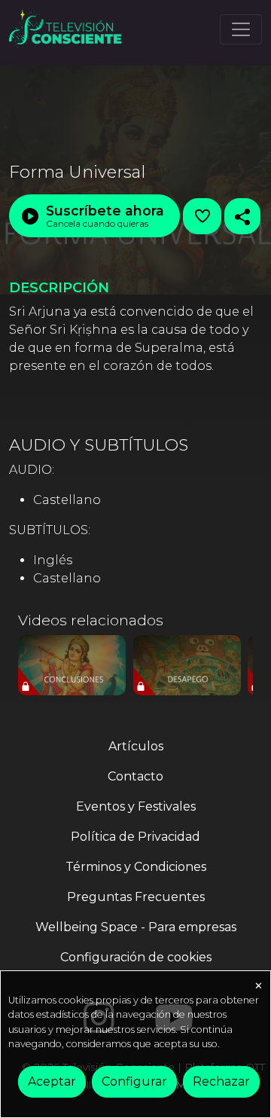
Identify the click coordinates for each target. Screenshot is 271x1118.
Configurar (134, 1081)
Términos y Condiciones (135, 867)
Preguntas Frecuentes (136, 897)
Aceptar (52, 1081)
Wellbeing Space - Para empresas (135, 927)
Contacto (135, 776)
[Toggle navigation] (241, 29)
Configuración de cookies (136, 957)
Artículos (135, 746)
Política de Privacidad (135, 836)
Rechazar (221, 1081)
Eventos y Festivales (136, 806)
